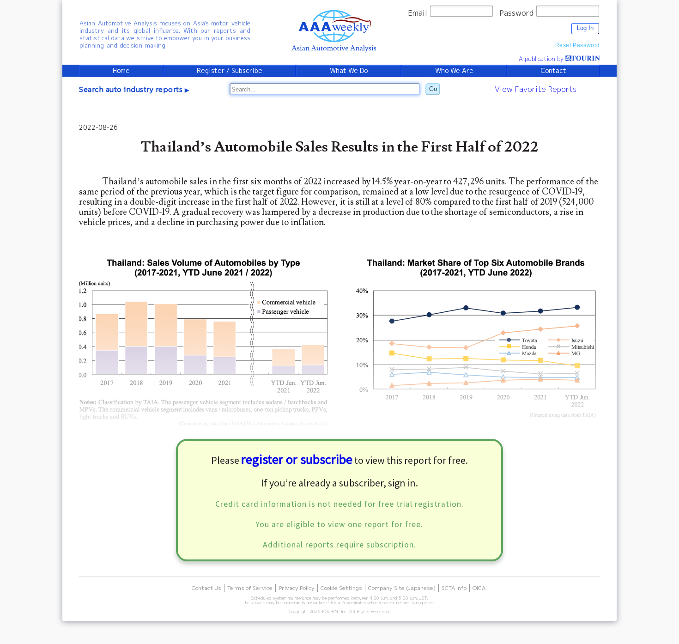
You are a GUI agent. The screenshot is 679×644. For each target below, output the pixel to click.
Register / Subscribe (229, 70)
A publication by (542, 58)
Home (121, 70)
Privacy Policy (297, 588)
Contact (553, 70)
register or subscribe (296, 459)
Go (433, 88)
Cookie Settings (341, 588)
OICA (479, 588)
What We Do (349, 70)
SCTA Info (454, 588)
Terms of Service (250, 588)
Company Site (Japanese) (402, 588)
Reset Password (577, 45)
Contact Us (206, 588)
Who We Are (454, 70)
